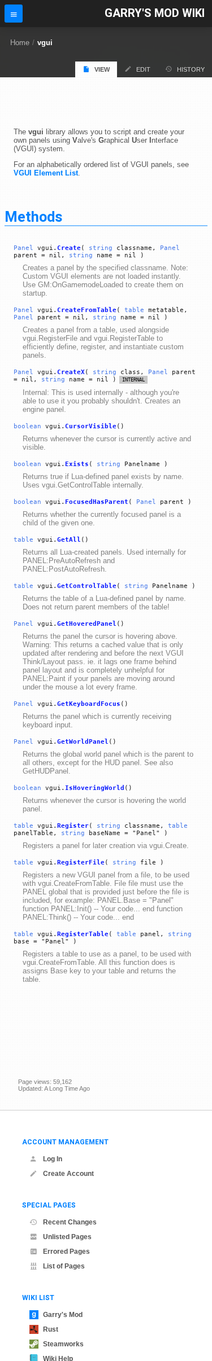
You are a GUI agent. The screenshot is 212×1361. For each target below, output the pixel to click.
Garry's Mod (63, 1315)
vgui (45, 42)
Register (73, 825)
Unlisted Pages (67, 1237)
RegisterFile (81, 862)
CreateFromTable (86, 310)
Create (69, 248)
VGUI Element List (46, 173)
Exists (77, 464)
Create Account (68, 1174)
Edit (143, 69)
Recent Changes (70, 1222)
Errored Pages (66, 1251)
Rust (50, 1329)
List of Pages (64, 1266)
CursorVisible (90, 426)
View (102, 69)
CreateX (71, 372)
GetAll (69, 539)
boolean (27, 426)
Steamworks (63, 1344)
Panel (23, 248)
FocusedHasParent (96, 502)
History (191, 69)
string (101, 248)
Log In (52, 1159)
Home (19, 42)
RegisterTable (83, 934)
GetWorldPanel (83, 741)
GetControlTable (86, 586)
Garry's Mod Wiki (155, 13)
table (134, 310)
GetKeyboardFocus (88, 704)
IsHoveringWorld (94, 788)
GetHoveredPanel (86, 623)
